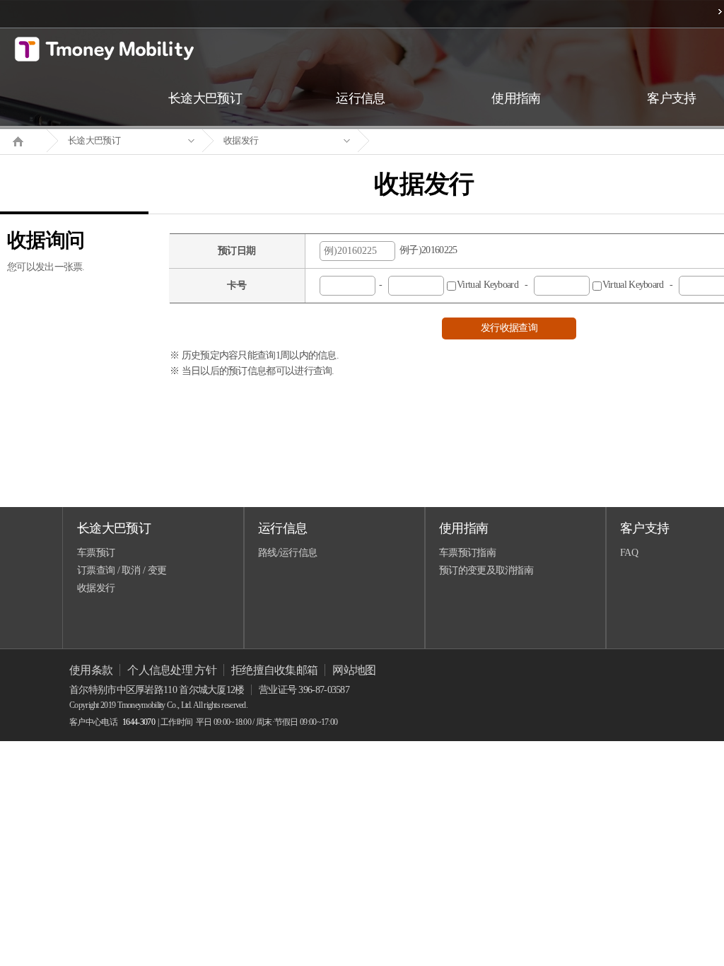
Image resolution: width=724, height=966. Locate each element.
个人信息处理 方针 (171, 670)
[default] (435, 141)
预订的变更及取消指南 (486, 570)
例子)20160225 (426, 250)
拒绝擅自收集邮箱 (274, 670)
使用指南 (463, 528)
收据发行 (240, 140)
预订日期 (236, 250)
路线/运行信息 (287, 552)
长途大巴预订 (94, 140)
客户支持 (644, 528)
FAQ (629, 552)
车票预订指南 (467, 552)
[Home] (23, 140)
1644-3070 (138, 722)
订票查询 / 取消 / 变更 (121, 570)
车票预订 (96, 552)
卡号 (236, 285)
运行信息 (282, 528)
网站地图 (353, 670)
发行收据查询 (509, 327)
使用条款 (90, 670)
